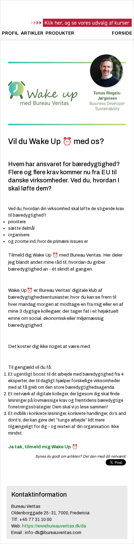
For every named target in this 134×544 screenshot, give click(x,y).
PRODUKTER (59, 33)
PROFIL (10, 33)
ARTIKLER (32, 33)
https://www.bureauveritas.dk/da (54, 526)
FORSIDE (122, 33)
